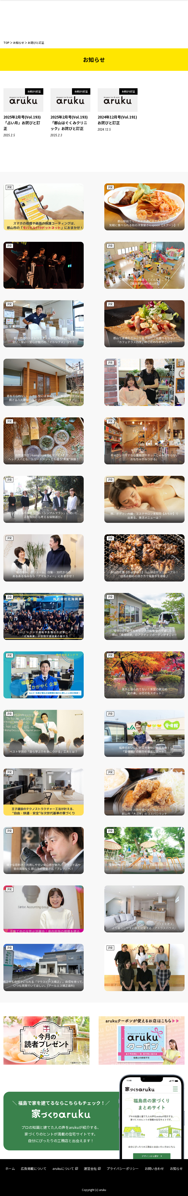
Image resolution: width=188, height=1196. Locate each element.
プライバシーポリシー (123, 1168)
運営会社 (90, 1168)
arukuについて (63, 1168)
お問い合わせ (154, 1168)
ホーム (10, 1168)
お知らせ (176, 1168)
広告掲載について (34, 1168)
